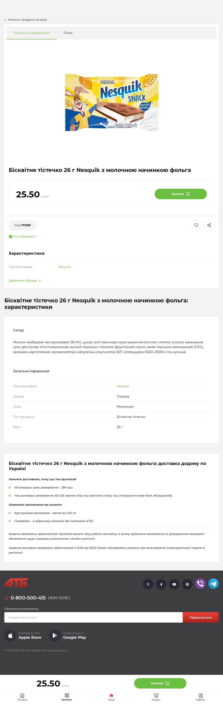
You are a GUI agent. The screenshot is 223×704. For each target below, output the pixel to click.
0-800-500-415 (28, 598)
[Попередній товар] (20, 331)
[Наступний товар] (203, 331)
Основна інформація (31, 33)
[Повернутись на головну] (16, 582)
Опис (68, 33)
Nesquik (64, 267)
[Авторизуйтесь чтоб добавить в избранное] (196, 225)
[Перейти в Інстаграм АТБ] (187, 584)
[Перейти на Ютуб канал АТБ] (174, 584)
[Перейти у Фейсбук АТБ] (161, 584)
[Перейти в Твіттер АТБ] (148, 584)
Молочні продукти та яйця (27, 19)
